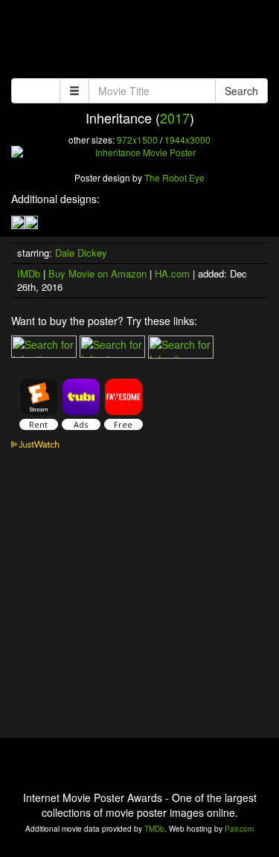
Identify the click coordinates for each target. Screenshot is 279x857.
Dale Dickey (81, 252)
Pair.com (239, 829)
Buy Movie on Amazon (97, 273)
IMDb (28, 273)
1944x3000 (187, 139)
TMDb (154, 829)
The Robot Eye (174, 177)
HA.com (172, 273)
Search (241, 90)
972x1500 (137, 139)
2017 (175, 117)
